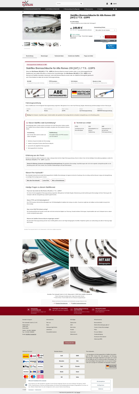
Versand (78, 392)
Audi (61, 355)
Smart (77, 371)
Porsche (77, 366)
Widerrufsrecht (73, 334)
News (47, 324)
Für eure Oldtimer (98, 332)
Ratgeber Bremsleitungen (62, 303)
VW (61, 377)
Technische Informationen (100, 336)
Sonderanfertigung (98, 334)
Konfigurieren (100, 385)
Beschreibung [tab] (29, 56)
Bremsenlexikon (98, 322)
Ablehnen (100, 389)
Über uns (48, 322)
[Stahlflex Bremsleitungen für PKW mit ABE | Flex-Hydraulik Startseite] (27, 3)
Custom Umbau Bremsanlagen (101, 327)
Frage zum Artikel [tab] (88, 56)
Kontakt (72, 329)
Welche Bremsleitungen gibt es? (101, 324)
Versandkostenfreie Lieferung (85, 29)
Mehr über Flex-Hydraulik (33, 180)
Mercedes (61, 361)
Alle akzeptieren (101, 381)
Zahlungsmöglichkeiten (51, 327)
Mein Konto (73, 327)
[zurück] (22, 45)
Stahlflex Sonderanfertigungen (79, 303)
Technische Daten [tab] (59, 56)
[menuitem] (32, 9)
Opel (61, 366)
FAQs (95, 329)
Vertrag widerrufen (69, 342)
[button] (107, 3)
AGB (71, 324)
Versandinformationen (51, 332)
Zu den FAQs (45, 180)
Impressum (31, 389)
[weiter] (60, 45)
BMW (77, 355)
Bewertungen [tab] (44, 56)
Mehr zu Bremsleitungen (58, 180)
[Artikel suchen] (81, 3)
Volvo (77, 377)
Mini (77, 361)
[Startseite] (22, 12)
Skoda (61, 371)
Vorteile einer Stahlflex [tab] (73, 56)
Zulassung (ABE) (98, 339)
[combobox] (105, 30)
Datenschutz (38, 389)
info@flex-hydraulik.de (31, 334)
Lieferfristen (49, 329)
